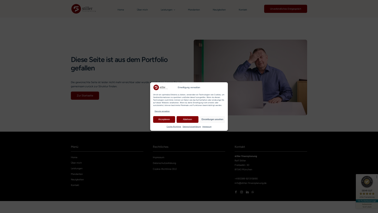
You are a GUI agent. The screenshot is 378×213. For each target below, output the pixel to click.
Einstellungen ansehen (212, 119)
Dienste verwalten (162, 111)
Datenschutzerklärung (192, 127)
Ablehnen (187, 119)
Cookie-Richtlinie (174, 127)
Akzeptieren (164, 119)
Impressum (206, 127)
